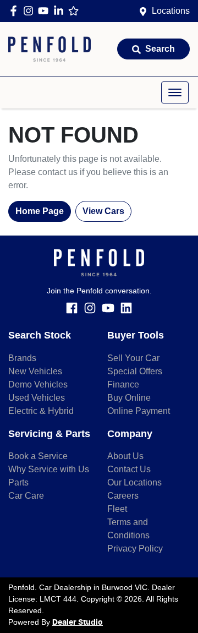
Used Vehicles (36, 397)
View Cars (103, 211)
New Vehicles (35, 371)
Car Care (26, 495)
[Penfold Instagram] (30, 11)
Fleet (117, 509)
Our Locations (134, 482)
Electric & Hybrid (41, 411)
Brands (22, 358)
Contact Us (129, 469)
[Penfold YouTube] (45, 11)
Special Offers (134, 371)
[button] (175, 92)
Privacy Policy (135, 548)
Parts (18, 482)
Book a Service (38, 456)
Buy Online (129, 397)
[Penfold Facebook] (15, 11)
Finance (123, 384)
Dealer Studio (77, 622)
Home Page (39, 211)
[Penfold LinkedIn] (60, 11)
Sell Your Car (133, 358)
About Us (125, 456)
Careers (123, 495)
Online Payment (138, 411)
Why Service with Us (48, 469)
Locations (171, 10)
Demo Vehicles (38, 384)
